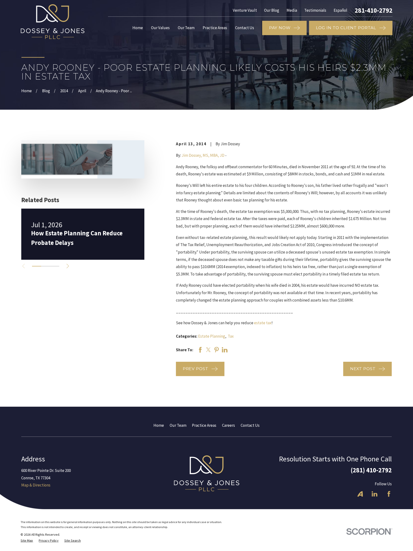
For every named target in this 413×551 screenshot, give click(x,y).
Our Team (178, 425)
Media (292, 10)
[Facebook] (389, 494)
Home (158, 425)
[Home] (52, 21)
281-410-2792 (373, 10)
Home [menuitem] (137, 27)
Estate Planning (211, 336)
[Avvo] (360, 494)
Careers (228, 425)
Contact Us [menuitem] (244, 27)
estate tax (263, 322)
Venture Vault (245, 10)
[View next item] (67, 266)
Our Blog (271, 10)
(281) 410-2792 (371, 470)
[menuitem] (27, 541)
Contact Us (250, 425)
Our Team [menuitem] (186, 27)
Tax (231, 336)
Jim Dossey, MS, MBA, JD (203, 155)
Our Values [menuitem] (160, 27)
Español (340, 10)
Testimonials (315, 10)
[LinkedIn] (374, 494)
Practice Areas (204, 425)
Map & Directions (35, 485)
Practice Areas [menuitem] (215, 27)
